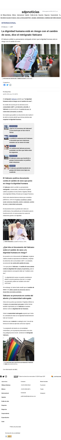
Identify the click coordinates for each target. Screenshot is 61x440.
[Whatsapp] (10, 84)
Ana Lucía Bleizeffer (24, 18)
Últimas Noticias (7, 15)
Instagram (42, 393)
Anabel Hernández (38, 18)
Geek (2, 421)
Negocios (47, 15)
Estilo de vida (33, 15)
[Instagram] (6, 376)
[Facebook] (4, 84)
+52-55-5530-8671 (25, 389)
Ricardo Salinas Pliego (8, 18)
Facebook (42, 385)
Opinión (27, 15)
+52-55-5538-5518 (25, 385)
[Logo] (30, 12)
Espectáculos (5, 417)
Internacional (20, 15)
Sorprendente (54, 15)
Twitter (42, 389)
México (14, 15)
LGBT (11, 27)
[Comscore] (56, 376)
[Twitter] (7, 84)
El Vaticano (4, 27)
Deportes (40, 15)
